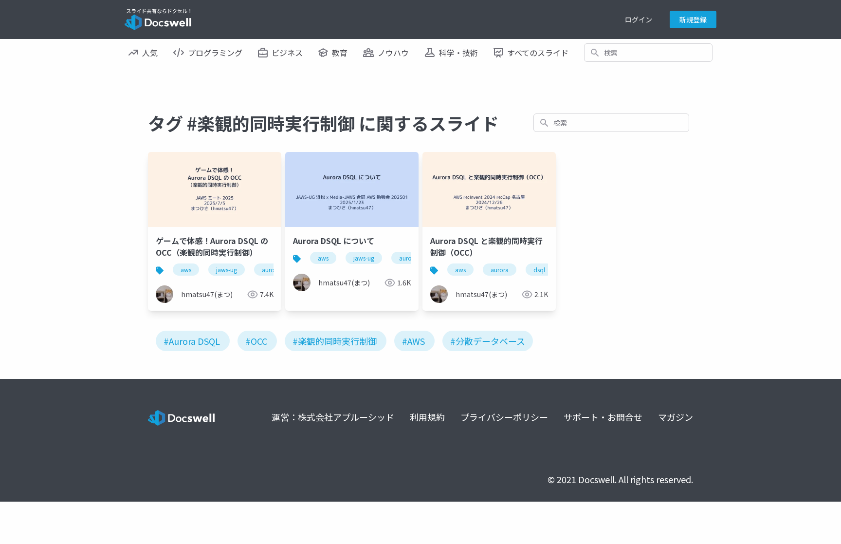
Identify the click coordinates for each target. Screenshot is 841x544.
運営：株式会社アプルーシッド (333, 417)
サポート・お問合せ (603, 417)
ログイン (638, 19)
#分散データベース (487, 341)
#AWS (413, 341)
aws (186, 269)
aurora (271, 269)
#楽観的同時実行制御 (335, 341)
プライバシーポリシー (504, 417)
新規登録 (693, 19)
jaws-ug (226, 269)
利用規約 (427, 417)
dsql (539, 269)
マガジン (675, 417)
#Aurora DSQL (192, 341)
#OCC (256, 341)
